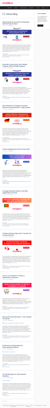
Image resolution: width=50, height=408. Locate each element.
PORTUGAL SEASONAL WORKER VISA (10, 223)
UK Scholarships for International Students (14, 375)
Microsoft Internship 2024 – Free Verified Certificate (16, 318)
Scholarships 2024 (13, 55)
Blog (4, 265)
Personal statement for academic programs (22, 307)
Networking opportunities (6, 139)
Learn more (40, 25)
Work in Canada (15, 267)
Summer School (23, 139)
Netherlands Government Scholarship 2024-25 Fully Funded (15, 23)
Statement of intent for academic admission (14, 308)
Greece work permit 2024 (21, 181)
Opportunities (31, 7)
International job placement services (21, 266)
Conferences (16, 7)
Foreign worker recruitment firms (9, 266)
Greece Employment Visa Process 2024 (16, 149)
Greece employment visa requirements (10, 181)
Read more (15, 51)
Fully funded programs (7, 138)
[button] (47, 7)
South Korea (16, 364)
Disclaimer (44, 405)
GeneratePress (13, 406)
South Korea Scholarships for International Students (12, 346)
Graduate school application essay (9, 307)
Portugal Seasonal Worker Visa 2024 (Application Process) (15, 192)
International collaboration (15, 138)
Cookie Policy (28, 406)
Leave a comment (6, 98)
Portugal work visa (19, 223)
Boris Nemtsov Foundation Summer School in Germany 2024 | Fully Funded (16, 106)
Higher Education (6, 54)
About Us (38, 7)
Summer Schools (6, 137)
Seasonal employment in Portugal (7, 224)
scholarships (8, 55)
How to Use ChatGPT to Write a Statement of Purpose (13, 276)
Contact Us (43, 7)
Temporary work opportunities (24, 224)
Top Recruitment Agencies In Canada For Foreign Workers (16, 234)
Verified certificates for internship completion (20, 337)
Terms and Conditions (38, 405)
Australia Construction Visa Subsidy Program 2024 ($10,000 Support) (14, 65)
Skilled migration (18, 97)
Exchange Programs (23, 7)
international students (13, 54)
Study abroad (18, 55)
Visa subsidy (28, 97)
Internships (5, 334)
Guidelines (5, 96)
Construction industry (7, 97)
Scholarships (10, 7)
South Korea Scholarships (23, 364)
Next (6, 401)
